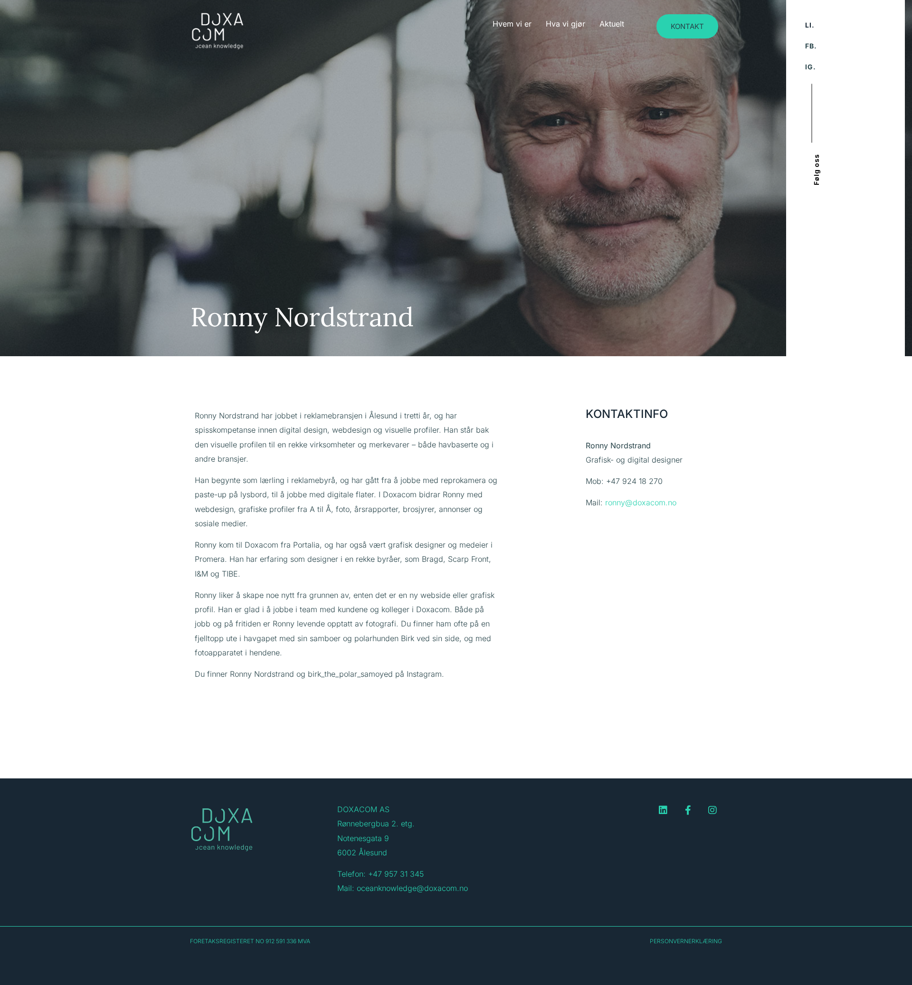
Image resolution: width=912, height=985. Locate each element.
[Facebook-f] (687, 810)
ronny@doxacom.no (640, 502)
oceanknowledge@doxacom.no (412, 888)
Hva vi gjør (565, 23)
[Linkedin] (663, 810)
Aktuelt (611, 23)
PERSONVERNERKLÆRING (686, 941)
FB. (811, 46)
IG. (810, 67)
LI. (810, 25)
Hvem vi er (512, 23)
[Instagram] (712, 810)
